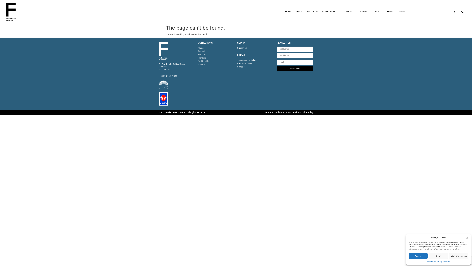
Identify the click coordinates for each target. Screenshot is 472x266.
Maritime (202, 55)
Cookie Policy (431, 262)
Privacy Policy (292, 112)
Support (348, 12)
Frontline (202, 58)
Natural (201, 65)
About (299, 12)
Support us (242, 48)
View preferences (459, 256)
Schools (240, 67)
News (390, 12)
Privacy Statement (443, 262)
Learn (363, 12)
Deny (438, 256)
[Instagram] (454, 12)
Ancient (201, 51)
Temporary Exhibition (247, 60)
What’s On (312, 12)
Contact (402, 12)
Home (288, 12)
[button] (467, 237)
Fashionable (203, 61)
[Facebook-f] (449, 12)
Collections (328, 12)
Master (201, 48)
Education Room (244, 64)
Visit (377, 12)
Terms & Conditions (274, 112)
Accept (418, 256)
